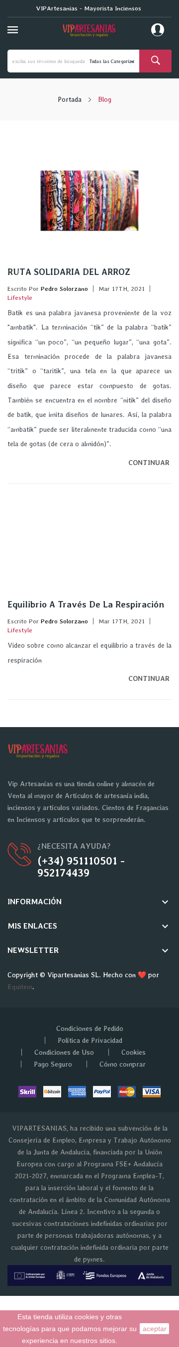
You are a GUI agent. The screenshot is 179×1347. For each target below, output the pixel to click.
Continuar (150, 463)
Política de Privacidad (90, 1040)
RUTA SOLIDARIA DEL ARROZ (68, 272)
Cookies (133, 1052)
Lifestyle (19, 297)
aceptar (155, 1329)
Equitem (19, 987)
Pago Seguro (53, 1064)
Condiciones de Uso (64, 1052)
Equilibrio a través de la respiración (85, 604)
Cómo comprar (122, 1064)
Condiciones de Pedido (89, 1028)
